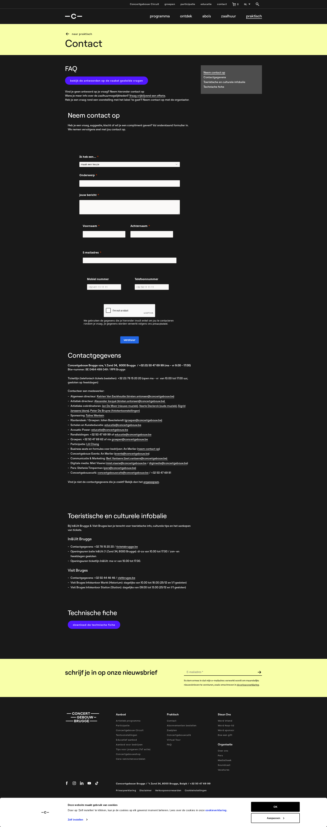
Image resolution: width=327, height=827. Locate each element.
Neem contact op (214, 72)
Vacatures (223, 769)
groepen (170, 4)
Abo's (206, 16)
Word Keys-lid (226, 725)
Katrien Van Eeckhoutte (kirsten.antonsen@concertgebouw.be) (135, 396)
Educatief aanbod (126, 739)
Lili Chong (92, 444)
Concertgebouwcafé (179, 735)
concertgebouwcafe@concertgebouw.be (123, 472)
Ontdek (186, 16)
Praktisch (254, 16)
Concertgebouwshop (128, 754)
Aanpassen (273, 817)
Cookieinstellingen (196, 790)
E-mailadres (91, 252)
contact (222, 4)
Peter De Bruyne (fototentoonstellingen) (115, 410)
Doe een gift (225, 735)
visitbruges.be (126, 577)
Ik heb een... (87, 157)
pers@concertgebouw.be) (120, 468)
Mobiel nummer (98, 279)
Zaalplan (172, 730)
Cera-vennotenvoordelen (130, 758)
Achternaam (138, 226)
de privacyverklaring (248, 684)
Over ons (223, 750)
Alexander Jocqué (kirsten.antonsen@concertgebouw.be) (130, 401)
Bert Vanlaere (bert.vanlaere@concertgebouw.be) (137, 458)
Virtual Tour (174, 739)
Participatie (123, 725)
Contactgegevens (215, 77)
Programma (160, 16)
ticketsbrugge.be (127, 546)
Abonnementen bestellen (182, 725)
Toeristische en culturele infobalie (224, 82)
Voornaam (90, 226)
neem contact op (148, 448)
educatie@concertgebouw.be (122, 425)
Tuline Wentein (95, 415)
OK (275, 806)
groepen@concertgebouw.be (143, 420)
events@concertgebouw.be (132, 453)
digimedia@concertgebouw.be (168, 463)
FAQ (169, 744)
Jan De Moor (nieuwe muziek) (120, 406)
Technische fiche (214, 86)
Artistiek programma (128, 720)
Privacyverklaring (126, 790)
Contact (171, 720)
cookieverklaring (216, 810)
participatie (188, 4)
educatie (206, 4)
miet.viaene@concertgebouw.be (126, 463)
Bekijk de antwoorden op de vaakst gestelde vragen (106, 80)
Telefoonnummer (146, 279)
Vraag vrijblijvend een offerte (147, 95)
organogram (151, 482)
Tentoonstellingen (126, 735)
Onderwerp (87, 175)
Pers (220, 755)
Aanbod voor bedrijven (129, 744)
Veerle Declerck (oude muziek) (158, 406)
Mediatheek (224, 760)
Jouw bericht (88, 195)
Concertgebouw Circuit (144, 4)
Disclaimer (145, 790)
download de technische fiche (94, 624)
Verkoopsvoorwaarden (168, 790)
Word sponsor (226, 730)
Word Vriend (225, 720)
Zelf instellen (75, 819)
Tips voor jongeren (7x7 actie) (133, 749)
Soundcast (224, 765)
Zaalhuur (228, 16)
